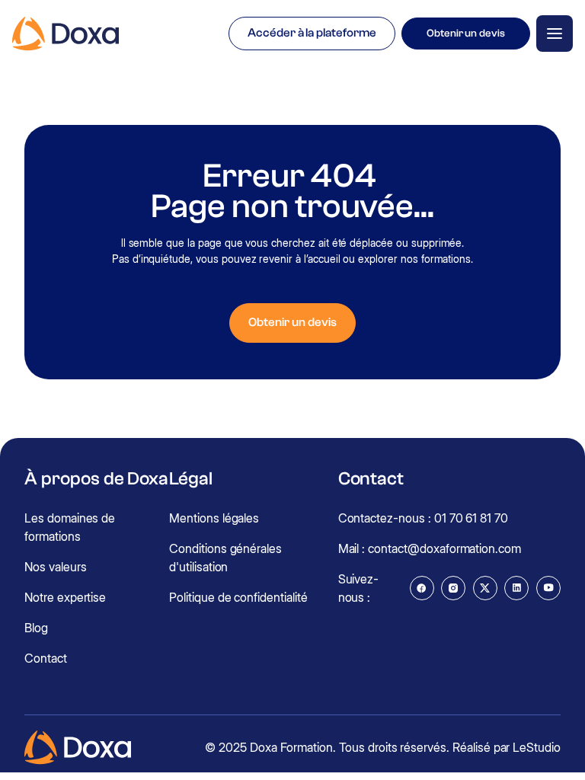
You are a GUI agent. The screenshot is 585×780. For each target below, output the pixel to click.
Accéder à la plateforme (312, 33)
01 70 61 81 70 (471, 518)
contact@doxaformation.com (444, 548)
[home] (65, 34)
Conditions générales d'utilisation (225, 557)
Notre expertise (65, 597)
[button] (554, 33)
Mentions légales (214, 518)
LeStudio (537, 747)
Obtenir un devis (466, 33)
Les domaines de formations (69, 527)
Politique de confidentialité (238, 597)
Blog (36, 627)
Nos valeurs (55, 566)
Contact (45, 658)
